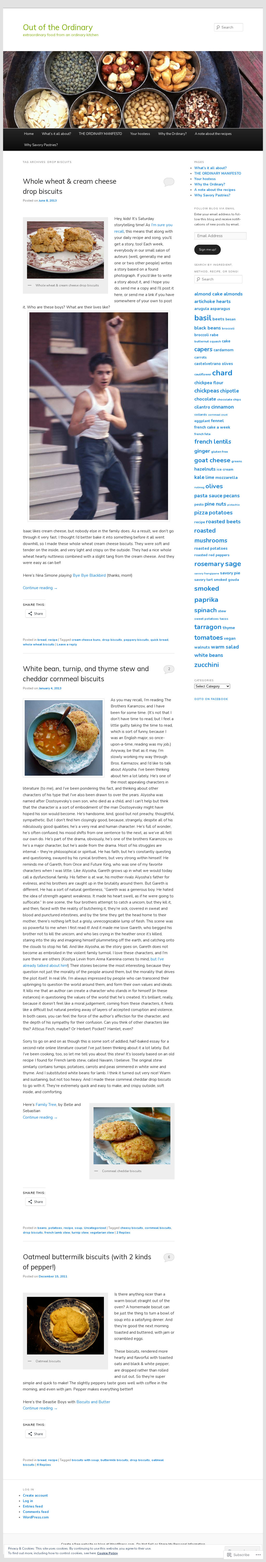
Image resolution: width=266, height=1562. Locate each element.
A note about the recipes (213, 134)
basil (202, 318)
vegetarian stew (102, 1232)
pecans (231, 495)
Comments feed (36, 1512)
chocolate (205, 399)
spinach (205, 610)
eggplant (202, 420)
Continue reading (40, 587)
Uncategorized (95, 1228)
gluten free (219, 452)
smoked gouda (226, 579)
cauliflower (202, 374)
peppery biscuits (136, 640)
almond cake (208, 294)
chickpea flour (208, 383)
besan (230, 319)
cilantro (202, 407)
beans (42, 1228)
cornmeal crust (218, 415)
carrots (200, 357)
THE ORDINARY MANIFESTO (100, 134)
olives (214, 486)
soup (78, 1228)
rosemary (209, 563)
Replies (123, 1232)
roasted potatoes (211, 548)
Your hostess (140, 134)
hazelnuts (205, 469)
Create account (35, 1495)
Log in (28, 1501)
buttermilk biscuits (114, 1460)
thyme (229, 628)
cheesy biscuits (131, 1228)
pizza (201, 513)
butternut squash (207, 341)
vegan (230, 638)
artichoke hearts (212, 301)
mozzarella (226, 477)
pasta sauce (208, 495)
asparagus (220, 308)
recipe (52, 640)
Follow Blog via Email (214, 208)
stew (222, 611)
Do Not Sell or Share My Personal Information (170, 1544)
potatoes (55, 1228)
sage (233, 564)
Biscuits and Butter (93, 1402)
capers (203, 349)
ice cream (225, 469)
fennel (217, 421)
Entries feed (33, 1506)
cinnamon (222, 406)
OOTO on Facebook (211, 699)
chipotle (229, 391)
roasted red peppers (211, 555)
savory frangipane (206, 573)
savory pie (230, 573)
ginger (202, 451)
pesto (199, 504)
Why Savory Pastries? (41, 145)
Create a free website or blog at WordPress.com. (98, 1544)
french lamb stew (57, 1232)
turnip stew (80, 1232)
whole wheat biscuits (39, 644)
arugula (201, 308)
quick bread (159, 640)
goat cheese (212, 460)
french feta (202, 434)
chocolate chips (229, 399)
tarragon (208, 626)
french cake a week (212, 427)
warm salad (225, 646)
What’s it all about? (56, 134)
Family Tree (46, 1104)
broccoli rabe (206, 335)
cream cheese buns (86, 640)
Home (29, 134)
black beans (207, 328)
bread (41, 640)
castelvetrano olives (213, 363)
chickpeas (206, 391)
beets (218, 319)
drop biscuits (112, 640)
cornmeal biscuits (158, 1228)
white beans (208, 655)
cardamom (224, 350)
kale (199, 477)
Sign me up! (207, 249)
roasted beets (223, 521)
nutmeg (199, 487)
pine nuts (215, 503)
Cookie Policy (107, 1553)
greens (236, 461)
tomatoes (208, 637)
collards (200, 414)
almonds (233, 294)
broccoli (228, 328)
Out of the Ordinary (58, 27)
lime (209, 477)
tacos (224, 619)
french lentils (212, 442)
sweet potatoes (206, 619)
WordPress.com (36, 1517)
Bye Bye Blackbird (90, 575)
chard (222, 373)
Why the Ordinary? (172, 134)
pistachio (233, 505)
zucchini (206, 664)
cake (226, 341)
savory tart (203, 579)
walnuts (202, 647)
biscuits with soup (85, 1460)
